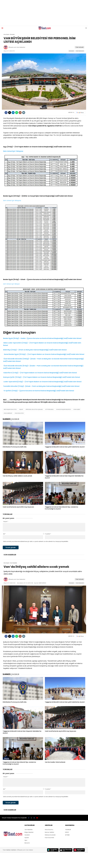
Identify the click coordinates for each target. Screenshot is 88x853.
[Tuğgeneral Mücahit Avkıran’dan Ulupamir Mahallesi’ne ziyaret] (65, 462)
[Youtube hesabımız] (37, 818)
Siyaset (27, 837)
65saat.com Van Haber (25, 850)
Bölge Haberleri (29, 832)
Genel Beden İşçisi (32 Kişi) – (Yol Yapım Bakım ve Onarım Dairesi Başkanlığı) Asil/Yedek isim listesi (43, 354)
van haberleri (8, 413)
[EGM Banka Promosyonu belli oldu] (23, 433)
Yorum (5, 521)
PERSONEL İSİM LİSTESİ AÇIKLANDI (34, 409)
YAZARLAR (68, 829)
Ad (4, 534)
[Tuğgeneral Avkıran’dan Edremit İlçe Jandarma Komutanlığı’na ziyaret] (65, 493)
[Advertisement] (44, 13)
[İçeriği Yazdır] (23, 112)
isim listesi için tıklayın (11, 284)
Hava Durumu (49, 829)
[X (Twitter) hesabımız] (31, 818)
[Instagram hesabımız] (34, 818)
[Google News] (80, 112)
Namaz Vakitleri (49, 832)
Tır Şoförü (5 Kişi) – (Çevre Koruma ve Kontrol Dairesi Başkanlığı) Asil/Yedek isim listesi (38, 391)
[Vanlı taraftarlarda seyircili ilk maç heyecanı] (23, 493)
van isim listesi (20, 413)
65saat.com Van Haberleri (17, 47)
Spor (26, 840)
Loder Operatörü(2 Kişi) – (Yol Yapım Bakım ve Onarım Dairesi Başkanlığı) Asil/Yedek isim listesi (42, 382)
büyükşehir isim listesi (11, 409)
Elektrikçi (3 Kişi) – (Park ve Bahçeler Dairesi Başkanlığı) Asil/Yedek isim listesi (35, 350)
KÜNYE (67, 832)
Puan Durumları (49, 837)
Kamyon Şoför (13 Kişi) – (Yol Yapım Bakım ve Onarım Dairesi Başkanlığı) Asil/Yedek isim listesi (41, 377)
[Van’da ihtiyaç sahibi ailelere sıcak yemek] (23, 462)
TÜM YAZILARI (79, 47)
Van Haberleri (80, 51)
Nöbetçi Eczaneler (50, 835)
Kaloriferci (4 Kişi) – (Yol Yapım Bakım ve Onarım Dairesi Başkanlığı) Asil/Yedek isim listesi (40, 373)
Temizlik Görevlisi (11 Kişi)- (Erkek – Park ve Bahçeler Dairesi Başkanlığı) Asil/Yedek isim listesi (41, 386)
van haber (77, 409)
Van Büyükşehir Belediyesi (64, 409)
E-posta (48, 534)
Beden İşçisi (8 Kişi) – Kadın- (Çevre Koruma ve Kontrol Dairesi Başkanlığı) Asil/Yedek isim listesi (42, 338)
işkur (21, 409)
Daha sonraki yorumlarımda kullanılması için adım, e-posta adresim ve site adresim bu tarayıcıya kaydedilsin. (35, 541)
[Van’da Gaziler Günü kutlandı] (65, 748)
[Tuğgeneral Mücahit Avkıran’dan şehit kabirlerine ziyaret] (65, 433)
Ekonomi (27, 843)
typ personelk (50, 409)
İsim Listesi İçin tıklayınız (12, 200)
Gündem (71, 51)
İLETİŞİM (67, 835)
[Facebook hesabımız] (28, 818)
